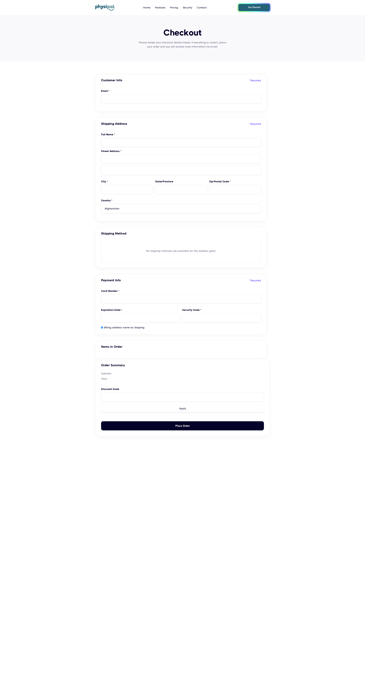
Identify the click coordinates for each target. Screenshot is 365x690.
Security (187, 7)
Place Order (182, 426)
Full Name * (108, 134)
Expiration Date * (111, 310)
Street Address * (111, 151)
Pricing (174, 7)
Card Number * (110, 291)
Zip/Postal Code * (220, 181)
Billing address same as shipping (124, 327)
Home (146, 7)
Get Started (254, 7)
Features (160, 7)
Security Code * (191, 310)
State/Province (164, 181)
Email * (105, 91)
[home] (105, 7)
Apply (182, 408)
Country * (106, 200)
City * (104, 181)
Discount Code (110, 389)
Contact (202, 7)
